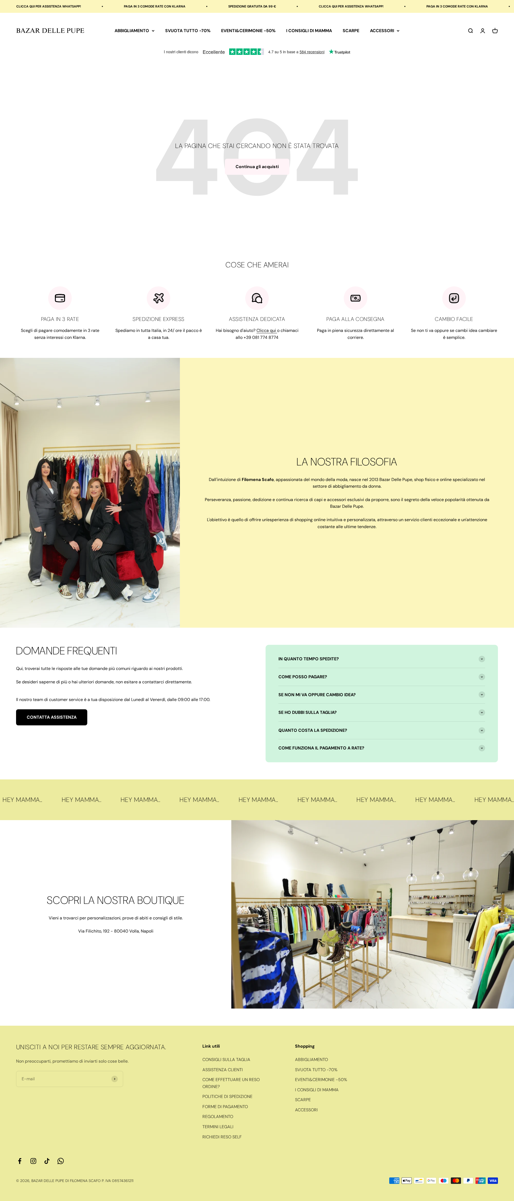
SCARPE (351, 30)
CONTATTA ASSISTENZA (52, 717)
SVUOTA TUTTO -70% (187, 30)
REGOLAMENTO (217, 1116)
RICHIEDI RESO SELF (222, 1137)
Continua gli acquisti (257, 166)
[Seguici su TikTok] (47, 1161)
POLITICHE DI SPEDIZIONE (227, 1096)
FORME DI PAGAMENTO (225, 1106)
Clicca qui (266, 330)
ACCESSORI (382, 30)
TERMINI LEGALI (217, 1127)
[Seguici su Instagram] (33, 1161)
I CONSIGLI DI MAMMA (309, 30)
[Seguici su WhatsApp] (60, 1161)
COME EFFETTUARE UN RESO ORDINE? (231, 1083)
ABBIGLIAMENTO (132, 30)
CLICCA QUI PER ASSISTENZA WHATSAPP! (291, 6)
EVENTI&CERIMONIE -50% (248, 30)
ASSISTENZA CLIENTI (222, 1070)
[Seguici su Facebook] (19, 1161)
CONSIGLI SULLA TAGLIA (226, 1059)
